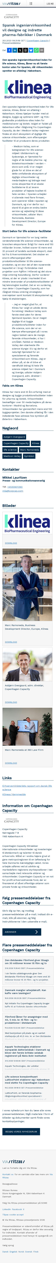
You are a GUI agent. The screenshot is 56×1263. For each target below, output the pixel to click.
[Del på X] (20, 50)
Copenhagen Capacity (38, 40)
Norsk (21, 1251)
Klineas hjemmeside (14, 794)
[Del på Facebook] (9, 50)
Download (11, 543)
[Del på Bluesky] (31, 50)
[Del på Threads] (25, 50)
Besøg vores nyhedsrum (21, 1131)
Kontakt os (7, 1174)
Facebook (17, 1209)
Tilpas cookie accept (13, 1214)
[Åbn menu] (31, 3)
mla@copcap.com (12, 491)
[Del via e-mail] (41, 50)
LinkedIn (6, 1209)
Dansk (5, 1251)
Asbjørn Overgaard (14, 436)
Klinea (35, 443)
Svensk (28, 1251)
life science (10, 449)
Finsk (35, 1251)
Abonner (10, 931)
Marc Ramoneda (29, 449)
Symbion (29, 456)
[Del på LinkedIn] (14, 50)
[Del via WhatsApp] (36, 50)
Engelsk (13, 1251)
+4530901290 (15, 487)
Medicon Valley (12, 456)
